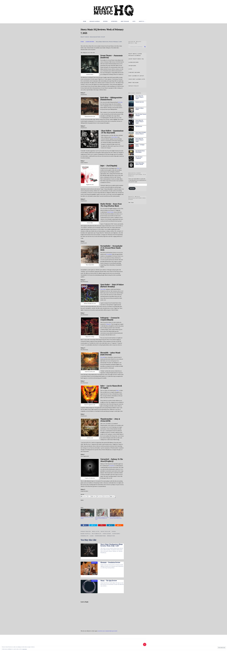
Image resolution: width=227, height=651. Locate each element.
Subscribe (132, 188)
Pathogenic (108, 324)
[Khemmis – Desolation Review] (89, 568)
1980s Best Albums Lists (137, 79)
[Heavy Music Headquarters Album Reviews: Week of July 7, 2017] (89, 550)
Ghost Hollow (114, 137)
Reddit (120, 525)
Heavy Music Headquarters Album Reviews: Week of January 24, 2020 (102, 518)
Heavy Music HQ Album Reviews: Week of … (141, 133)
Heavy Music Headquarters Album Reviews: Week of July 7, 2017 (111, 545)
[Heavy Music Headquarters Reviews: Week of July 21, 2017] (116, 513)
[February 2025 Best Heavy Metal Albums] (87, 513)
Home (84, 21)
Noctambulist (109, 254)
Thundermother (100, 535)
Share (85, 525)
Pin (102, 525)
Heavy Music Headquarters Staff (93, 36)
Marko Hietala (110, 212)
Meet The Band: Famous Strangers (141, 115)
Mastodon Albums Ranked (139, 109)
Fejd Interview (139, 126)
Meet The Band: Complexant (139, 157)
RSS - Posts (131, 202)
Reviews (105, 21)
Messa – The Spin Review (108, 580)
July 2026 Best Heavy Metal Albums (140, 151)
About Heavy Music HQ (136, 58)
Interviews (114, 21)
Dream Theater (86, 531)
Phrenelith (102, 357)
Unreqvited (111, 465)
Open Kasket (103, 289)
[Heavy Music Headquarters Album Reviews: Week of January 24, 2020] (102, 513)
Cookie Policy (24, 649)
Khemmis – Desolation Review (110, 562)
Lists (134, 21)
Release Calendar (95, 21)
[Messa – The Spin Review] (89, 586)
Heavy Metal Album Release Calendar (140, 163)
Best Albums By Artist (136, 75)
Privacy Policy (134, 85)
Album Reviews (134, 62)
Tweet (94, 525)
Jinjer (118, 168)
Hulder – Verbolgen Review (140, 145)
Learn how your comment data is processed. (107, 631)
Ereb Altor (120, 102)
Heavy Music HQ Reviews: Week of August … (139, 97)
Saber (117, 390)
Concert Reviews (134, 72)
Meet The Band (125, 21)
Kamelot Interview (140, 102)
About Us (141, 21)
